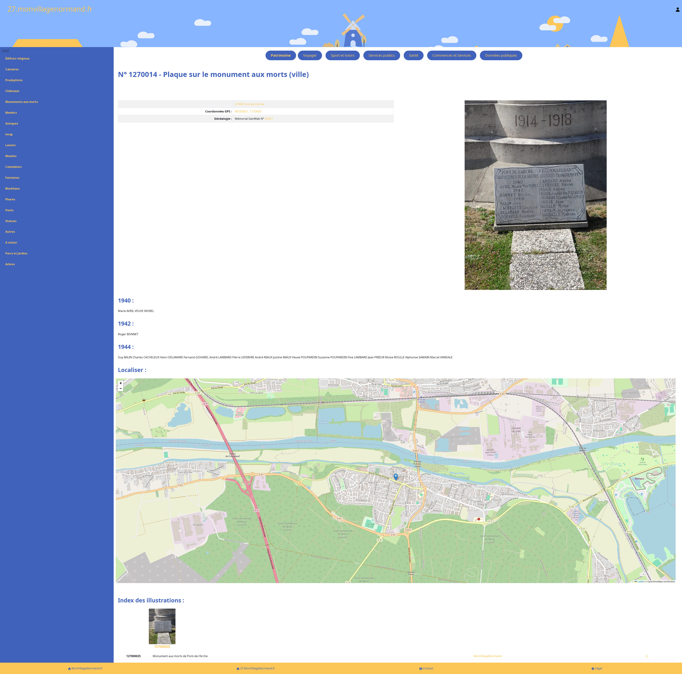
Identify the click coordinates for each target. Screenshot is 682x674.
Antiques (11, 123)
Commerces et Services (451, 55)
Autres (10, 232)
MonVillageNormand (488, 656)
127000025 (162, 646)
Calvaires (12, 69)
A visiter (11, 242)
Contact (427, 668)
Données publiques (501, 55)
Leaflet (640, 581)
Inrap (9, 134)
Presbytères (14, 80)
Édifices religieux (17, 58)
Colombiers (13, 167)
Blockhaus (12, 188)
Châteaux (12, 91)
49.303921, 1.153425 (248, 111)
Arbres (10, 264)
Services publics (382, 55)
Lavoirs (10, 145)
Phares (10, 199)
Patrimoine (281, 55)
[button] (396, 477)
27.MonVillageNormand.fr (257, 668)
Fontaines (12, 178)
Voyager (310, 55)
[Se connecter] (678, 9)
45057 (269, 119)
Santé (413, 55)
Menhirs (11, 113)
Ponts (9, 210)
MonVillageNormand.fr (87, 668)
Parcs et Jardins (16, 253)
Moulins (11, 156)
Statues (11, 221)
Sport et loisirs (342, 55)
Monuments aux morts (21, 102)
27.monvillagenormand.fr (50, 9)
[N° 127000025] (535, 195)
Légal (598, 668)
